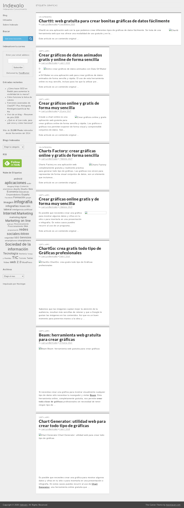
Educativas (24, 192)
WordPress (27, 262)
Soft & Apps (44, 51)
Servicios (25, 237)
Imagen (9, 202)
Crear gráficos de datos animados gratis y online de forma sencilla (70, 57)
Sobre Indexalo (10, 25)
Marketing (25, 213)
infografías (12, 206)
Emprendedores (13, 195)
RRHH (25, 233)
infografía (23, 201)
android (18, 179)
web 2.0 (16, 262)
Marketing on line (18, 220)
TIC (15, 257)
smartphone (11, 240)
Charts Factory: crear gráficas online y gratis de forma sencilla (69, 153)
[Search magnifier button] (30, 38)
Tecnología (10, 253)
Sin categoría (45, 17)
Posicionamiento (21, 224)
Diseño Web (27, 189)
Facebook (9, 197)
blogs (17, 186)
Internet (9, 213)
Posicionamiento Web (18, 226)
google (28, 197)
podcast (10, 224)
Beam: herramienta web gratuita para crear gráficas (70, 337)
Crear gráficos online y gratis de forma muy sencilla (69, 105)
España (25, 194)
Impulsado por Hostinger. (14, 284)
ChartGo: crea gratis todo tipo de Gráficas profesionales (70, 250)
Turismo (22, 258)
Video (6, 262)
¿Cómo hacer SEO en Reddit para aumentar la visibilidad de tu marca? (18, 91)
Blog (5, 15)
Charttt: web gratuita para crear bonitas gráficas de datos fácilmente (104, 20)
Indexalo (13, 5)
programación (13, 230)
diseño (17, 189)
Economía (12, 191)
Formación (19, 197)
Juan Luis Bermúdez (49, 24)
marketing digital (17, 217)
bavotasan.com (173, 505)
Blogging (10, 186)
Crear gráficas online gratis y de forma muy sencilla (69, 201)
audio (29, 183)
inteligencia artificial (22, 209)
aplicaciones (15, 183)
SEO (16, 237)
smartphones (24, 240)
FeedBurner (24, 73)
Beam (93, 395)
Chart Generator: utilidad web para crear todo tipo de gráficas (72, 423)
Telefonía (23, 254)
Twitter (30, 258)
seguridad (9, 238)
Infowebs (7, 20)
